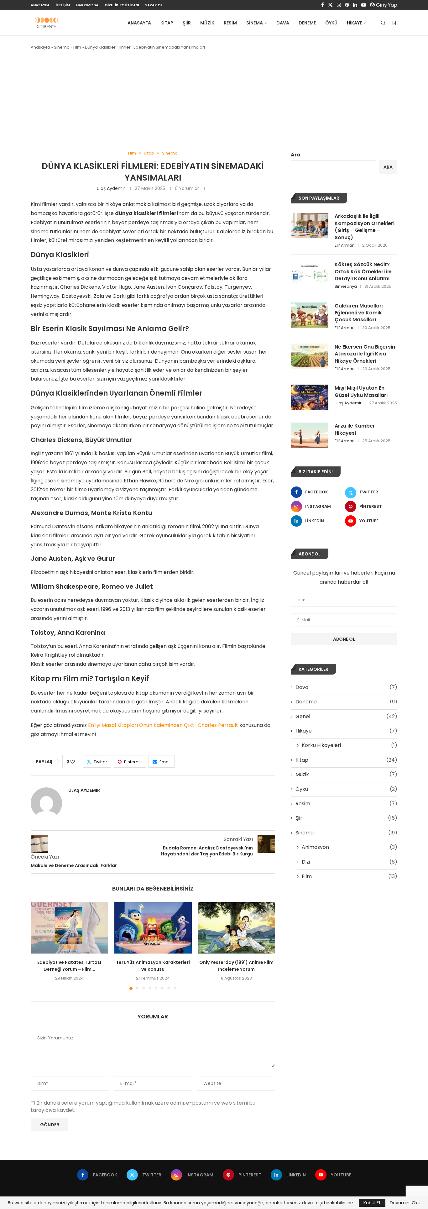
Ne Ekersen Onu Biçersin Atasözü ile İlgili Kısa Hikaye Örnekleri (365, 354)
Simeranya (346, 286)
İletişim (63, 5)
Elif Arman (345, 245)
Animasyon (349, 847)
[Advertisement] (214, 101)
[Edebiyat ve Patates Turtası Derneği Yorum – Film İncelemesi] (69, 928)
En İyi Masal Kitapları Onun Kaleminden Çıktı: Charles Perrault (163, 725)
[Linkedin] (355, 5)
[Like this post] (72, 761)
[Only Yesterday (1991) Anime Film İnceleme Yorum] (236, 928)
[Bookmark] (394, 22)
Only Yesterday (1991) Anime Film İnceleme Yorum (236, 966)
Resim (230, 23)
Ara (295, 154)
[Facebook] (322, 5)
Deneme (307, 23)
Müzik (207, 23)
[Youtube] (363, 5)
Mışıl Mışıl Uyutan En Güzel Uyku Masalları (361, 391)
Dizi (349, 862)
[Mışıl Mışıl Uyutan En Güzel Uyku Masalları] (309, 397)
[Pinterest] (347, 5)
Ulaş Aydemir (111, 188)
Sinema (254, 23)
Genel (346, 716)
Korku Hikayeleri (349, 745)
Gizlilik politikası (122, 5)
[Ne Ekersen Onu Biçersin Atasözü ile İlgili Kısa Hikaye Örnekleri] (309, 356)
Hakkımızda (87, 5)
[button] (39, 945)
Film (77, 47)
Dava (282, 23)
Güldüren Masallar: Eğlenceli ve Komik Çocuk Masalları (359, 312)
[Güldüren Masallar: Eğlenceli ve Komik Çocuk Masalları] (309, 315)
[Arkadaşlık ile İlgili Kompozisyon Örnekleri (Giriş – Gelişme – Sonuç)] (309, 225)
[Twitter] (330, 5)
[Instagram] (339, 5)
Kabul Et (372, 1203)
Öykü (331, 23)
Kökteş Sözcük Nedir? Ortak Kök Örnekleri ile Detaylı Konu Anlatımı (363, 271)
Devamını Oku (405, 1203)
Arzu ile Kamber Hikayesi (355, 429)
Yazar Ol (153, 5)
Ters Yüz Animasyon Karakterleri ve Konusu (153, 966)
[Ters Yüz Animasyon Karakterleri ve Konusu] (153, 928)
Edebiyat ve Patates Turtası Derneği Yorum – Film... (69, 966)
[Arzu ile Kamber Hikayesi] (309, 435)
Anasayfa (40, 5)
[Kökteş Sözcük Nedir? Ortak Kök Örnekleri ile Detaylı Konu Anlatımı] (309, 273)
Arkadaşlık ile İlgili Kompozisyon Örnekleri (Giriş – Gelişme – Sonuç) (364, 227)
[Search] (383, 22)
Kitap (166, 23)
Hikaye (354, 23)
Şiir (187, 23)
